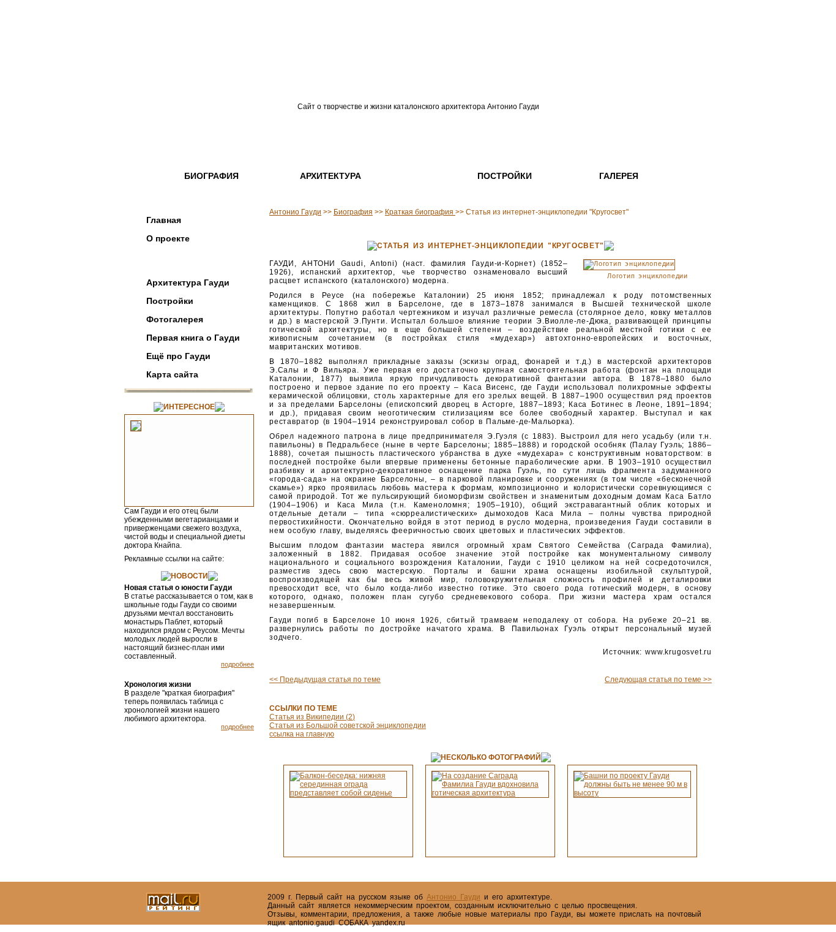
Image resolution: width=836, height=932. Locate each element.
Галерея (618, 176)
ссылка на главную (301, 734)
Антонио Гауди (295, 212)
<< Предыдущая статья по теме (325, 679)
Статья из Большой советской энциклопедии (347, 725)
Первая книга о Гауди (193, 338)
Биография (211, 176)
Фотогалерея (174, 319)
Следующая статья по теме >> (658, 679)
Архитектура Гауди (188, 282)
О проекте (168, 238)
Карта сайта (172, 374)
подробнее (237, 664)
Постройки (504, 176)
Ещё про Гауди (178, 356)
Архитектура (330, 176)
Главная (163, 220)
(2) (349, 717)
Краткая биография (420, 212)
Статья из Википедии (306, 717)
